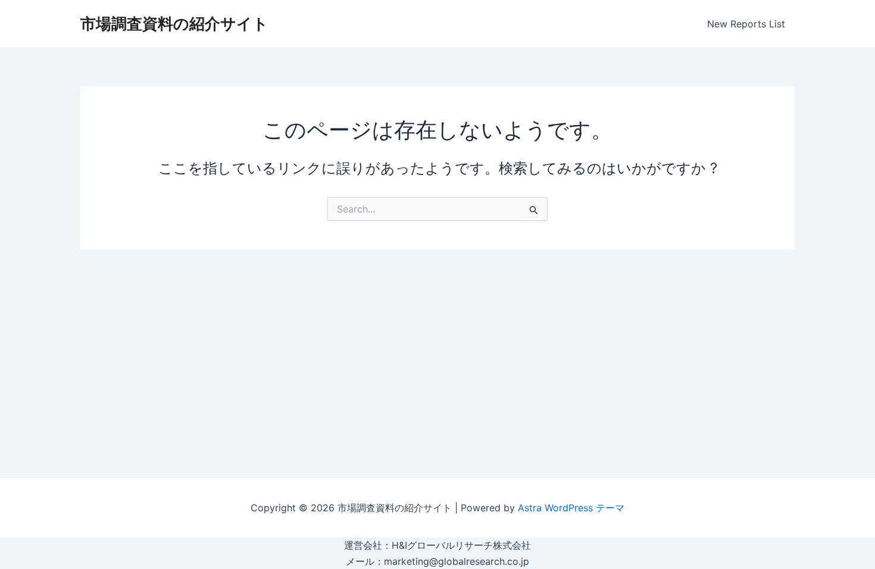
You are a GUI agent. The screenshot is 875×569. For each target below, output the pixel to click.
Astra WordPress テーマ (571, 508)
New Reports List (746, 24)
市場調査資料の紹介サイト (174, 23)
